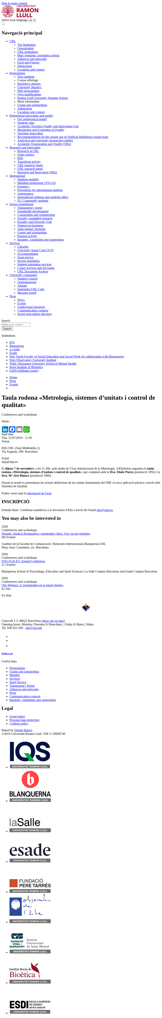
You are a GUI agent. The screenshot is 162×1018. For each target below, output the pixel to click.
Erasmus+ (23, 186)
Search (6, 320)
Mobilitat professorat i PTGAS (36, 183)
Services (14, 243)
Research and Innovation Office (37, 172)
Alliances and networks (32, 59)
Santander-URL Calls (30, 289)
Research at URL (28, 151)
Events (21, 303)
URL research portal (30, 168)
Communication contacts (32, 310)
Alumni (22, 285)
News (21, 299)
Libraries (22, 246)
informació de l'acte (39, 493)
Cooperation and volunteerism (36, 214)
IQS (12, 342)
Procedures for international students (40, 190)
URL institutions (27, 52)
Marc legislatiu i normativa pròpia (38, 55)
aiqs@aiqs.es (105, 510)
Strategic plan (25, 122)
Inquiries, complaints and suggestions (40, 239)
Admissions (24, 108)
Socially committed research (34, 218)
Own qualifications (29, 94)
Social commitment (21, 204)
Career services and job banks (36, 268)
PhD (20, 158)
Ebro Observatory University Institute (32, 360)
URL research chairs (30, 165)
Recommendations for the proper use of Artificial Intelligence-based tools (62, 137)
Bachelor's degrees (29, 83)
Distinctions (24, 66)
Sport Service (17, 682)
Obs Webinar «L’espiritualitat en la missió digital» (33, 585)
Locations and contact (31, 69)
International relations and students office (42, 197)
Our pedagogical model (32, 119)
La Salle (14, 349)
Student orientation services (34, 264)
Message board (26, 292)
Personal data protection (24, 720)
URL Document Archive (32, 271)
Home (13, 377)
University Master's (29, 87)
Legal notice (17, 716)
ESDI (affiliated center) (24, 370)
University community (23, 275)
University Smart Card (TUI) (35, 250)
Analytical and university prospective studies (45, 140)
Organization (25, 48)
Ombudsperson (26, 282)
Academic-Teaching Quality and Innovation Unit (47, 126)
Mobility (14, 675)
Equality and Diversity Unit (34, 222)
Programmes (17, 73)
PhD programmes (28, 90)
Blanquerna (16, 346)
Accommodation (27, 253)
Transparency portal (29, 207)
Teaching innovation (30, 133)
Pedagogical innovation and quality (31, 115)
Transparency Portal (21, 685)
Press (12, 296)
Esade (13, 353)
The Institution (26, 44)
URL (12, 41)
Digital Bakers (23, 730)
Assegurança (25, 193)
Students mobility (28, 179)
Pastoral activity (27, 236)
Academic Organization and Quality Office (44, 144)
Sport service (25, 257)
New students (25, 76)
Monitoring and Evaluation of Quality (40, 129)
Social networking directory (34, 314)
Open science (25, 154)
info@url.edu (33, 628)
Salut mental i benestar (31, 229)
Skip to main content (14, 3)
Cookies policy (18, 723)
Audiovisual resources (31, 307)
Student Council (27, 278)
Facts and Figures (28, 62)
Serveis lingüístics (28, 261)
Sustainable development (32, 211)
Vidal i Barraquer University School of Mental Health (42, 363)
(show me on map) (53, 620)
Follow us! (7, 653)
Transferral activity (29, 161)
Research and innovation (24, 147)
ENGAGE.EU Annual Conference (23, 561)
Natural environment (30, 225)
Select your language (15, 20)
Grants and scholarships (32, 105)
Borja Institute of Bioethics (26, 367)
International (17, 176)
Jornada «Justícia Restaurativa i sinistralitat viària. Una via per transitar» (46, 533)
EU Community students (32, 200)
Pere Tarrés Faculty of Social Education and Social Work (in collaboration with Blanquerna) (66, 356)
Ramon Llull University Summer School (42, 98)
